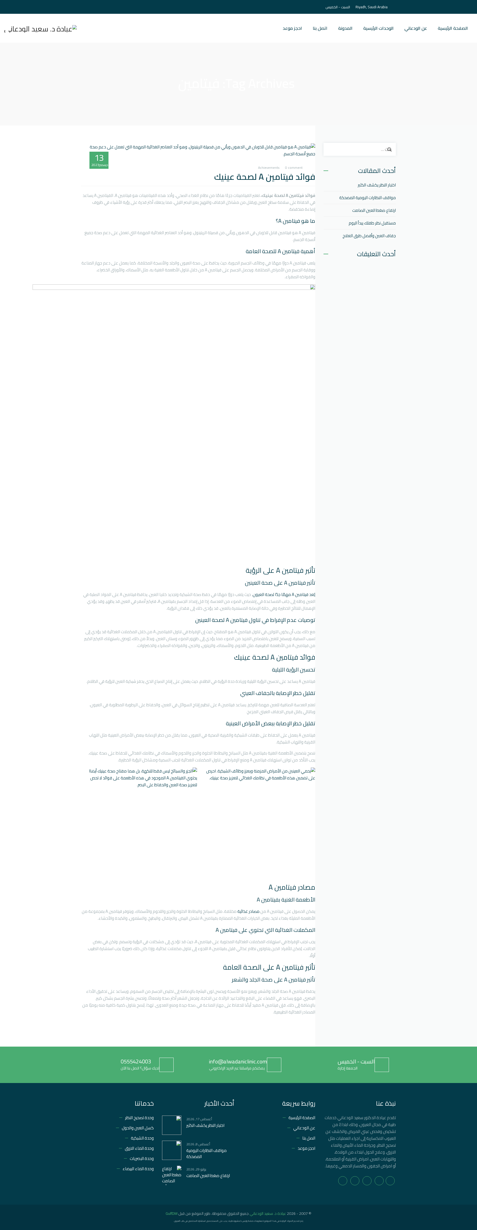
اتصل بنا (320, 28)
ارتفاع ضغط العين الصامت (374, 210)
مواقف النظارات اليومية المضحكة (367, 197)
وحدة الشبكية (142, 1138)
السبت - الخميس (356, 1061)
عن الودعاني (415, 28)
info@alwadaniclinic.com (238, 1061)
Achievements (269, 167)
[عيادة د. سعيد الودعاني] (40, 28)
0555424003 (136, 1061)
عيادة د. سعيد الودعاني (268, 1213)
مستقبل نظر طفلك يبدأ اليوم (372, 223)
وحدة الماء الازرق (139, 1148)
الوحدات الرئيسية (378, 28)
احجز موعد (292, 28)
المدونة (345, 28)
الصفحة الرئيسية (453, 28)
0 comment (294, 167)
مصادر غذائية (248, 911)
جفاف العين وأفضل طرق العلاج (369, 235)
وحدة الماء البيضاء (138, 1168)
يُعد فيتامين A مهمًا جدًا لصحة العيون (284, 594)
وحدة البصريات (142, 1158)
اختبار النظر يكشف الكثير (377, 184)
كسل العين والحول (138, 1127)
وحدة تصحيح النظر (139, 1117)
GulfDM (171, 1213)
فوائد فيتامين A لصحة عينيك (264, 177)
